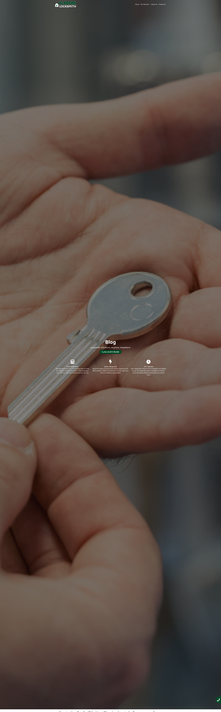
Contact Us (162, 4)
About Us (154, 4)
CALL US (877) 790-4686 (111, 352)
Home (137, 4)
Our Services (144, 4)
